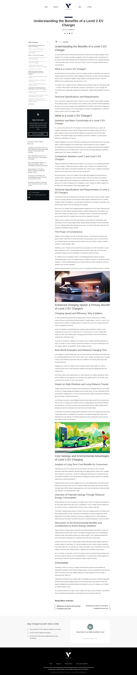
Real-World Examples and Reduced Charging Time (37, 81)
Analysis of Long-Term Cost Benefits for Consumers (37, 92)
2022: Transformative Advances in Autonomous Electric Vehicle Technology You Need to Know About (38, 164)
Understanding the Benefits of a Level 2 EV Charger (36, 46)
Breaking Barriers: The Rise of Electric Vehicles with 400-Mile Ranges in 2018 (36, 170)
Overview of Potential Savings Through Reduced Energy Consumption (38, 96)
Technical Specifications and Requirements (36, 52)
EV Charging (69, 17)
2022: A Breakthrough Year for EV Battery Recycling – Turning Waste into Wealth (37, 157)
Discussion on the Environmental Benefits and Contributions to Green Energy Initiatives (37, 100)
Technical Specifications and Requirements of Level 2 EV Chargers (38, 66)
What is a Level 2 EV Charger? (36, 49)
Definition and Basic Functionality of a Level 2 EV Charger (38, 58)
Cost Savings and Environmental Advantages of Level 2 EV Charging (37, 88)
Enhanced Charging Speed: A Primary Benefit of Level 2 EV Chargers (35, 72)
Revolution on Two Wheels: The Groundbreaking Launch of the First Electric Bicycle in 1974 (37, 177)
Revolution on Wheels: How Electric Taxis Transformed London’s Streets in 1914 (37, 184)
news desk (65, 41)
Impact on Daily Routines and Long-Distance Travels (37, 84)
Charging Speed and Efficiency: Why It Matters (38, 77)
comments (71, 29)
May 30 (64, 29)
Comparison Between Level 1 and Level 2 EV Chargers (37, 62)
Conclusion (31, 104)
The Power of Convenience (35, 68)
